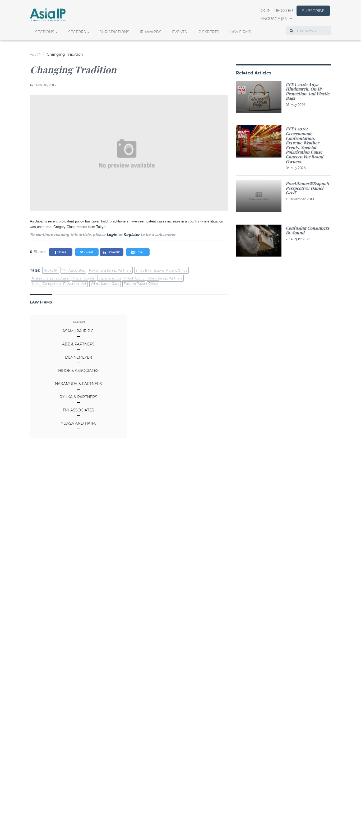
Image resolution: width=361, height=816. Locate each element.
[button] (275, 18)
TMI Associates (78, 410)
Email (139, 252)
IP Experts (208, 32)
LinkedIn (113, 252)
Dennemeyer (78, 357)
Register (283, 10)
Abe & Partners (78, 344)
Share (61, 252)
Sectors (77, 32)
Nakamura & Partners (78, 383)
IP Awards (150, 32)
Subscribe (313, 10)
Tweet (88, 252)
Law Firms (240, 32)
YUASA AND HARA (78, 423)
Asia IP (35, 54)
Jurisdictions (114, 32)
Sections (44, 32)
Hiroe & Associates (78, 370)
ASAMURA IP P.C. (78, 331)
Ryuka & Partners (78, 397)
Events (179, 32)
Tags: (35, 270)
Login (264, 10)
